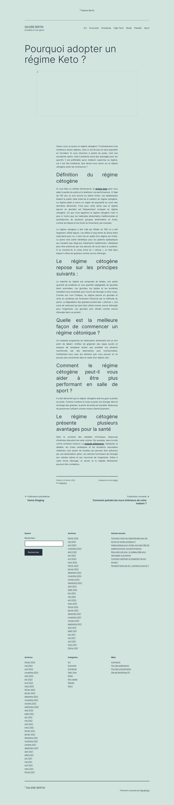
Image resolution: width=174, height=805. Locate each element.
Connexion (115, 662)
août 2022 (72, 586)
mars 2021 (72, 645)
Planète (138, 28)
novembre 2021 (74, 617)
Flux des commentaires (121, 669)
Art (85, 28)
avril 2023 (72, 559)
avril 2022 (72, 600)
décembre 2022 (74, 573)
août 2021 (72, 628)
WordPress (144, 790)
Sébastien (63, 483)
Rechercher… (30, 538)
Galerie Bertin (34, 26)
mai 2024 (72, 542)
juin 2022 (72, 593)
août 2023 (72, 552)
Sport (146, 28)
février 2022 (73, 607)
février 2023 (73, 566)
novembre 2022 (74, 576)
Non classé (72, 679)
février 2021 (73, 648)
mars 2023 (72, 562)
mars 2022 (72, 604)
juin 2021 (71, 634)
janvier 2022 (73, 610)
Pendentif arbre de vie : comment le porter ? (130, 566)
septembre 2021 (75, 624)
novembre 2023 (74, 549)
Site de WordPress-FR (120, 672)
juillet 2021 (72, 631)
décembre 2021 (74, 614)
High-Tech (119, 28)
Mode (129, 28)
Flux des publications (120, 666)
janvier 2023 (73, 569)
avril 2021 (72, 641)
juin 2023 (72, 555)
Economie (94, 28)
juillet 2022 (72, 590)
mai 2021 (72, 638)
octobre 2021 (73, 621)
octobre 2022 (74, 580)
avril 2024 (72, 545)
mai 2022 (72, 597)
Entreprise (106, 28)
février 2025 (73, 538)
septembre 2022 (75, 583)
